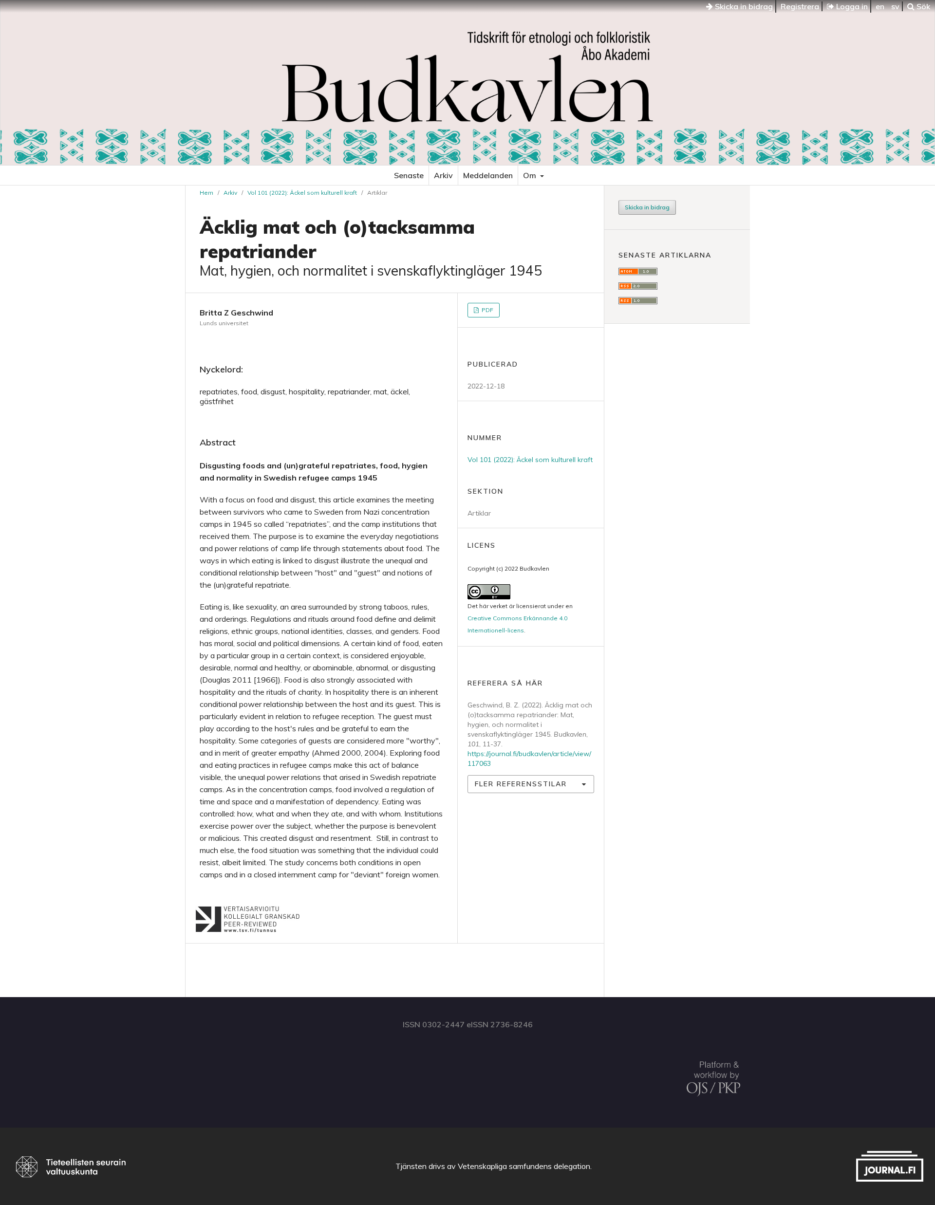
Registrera (800, 6)
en (880, 6)
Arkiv (443, 175)
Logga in (851, 6)
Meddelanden (488, 175)
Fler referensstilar (521, 783)
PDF (486, 310)
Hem (206, 192)
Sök (922, 6)
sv (895, 6)
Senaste (409, 175)
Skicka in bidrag (743, 6)
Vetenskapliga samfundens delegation (524, 1166)
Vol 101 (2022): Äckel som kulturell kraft (302, 192)
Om (530, 175)
